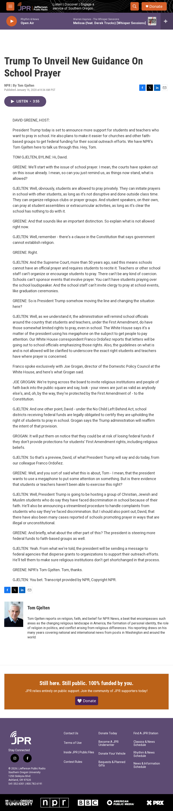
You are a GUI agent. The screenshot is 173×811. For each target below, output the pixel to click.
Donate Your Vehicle (112, 753)
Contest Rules (73, 761)
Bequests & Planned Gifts (112, 763)
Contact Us (71, 733)
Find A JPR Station (146, 733)
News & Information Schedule (147, 765)
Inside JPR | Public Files (79, 752)
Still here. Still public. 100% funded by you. (86, 683)
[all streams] (167, 21)
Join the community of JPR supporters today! (114, 691)
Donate (155, 6)
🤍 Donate (86, 700)
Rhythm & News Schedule (144, 754)
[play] (11, 21)
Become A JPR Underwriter (109, 743)
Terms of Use (73, 742)
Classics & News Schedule (144, 743)
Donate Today (108, 733)
